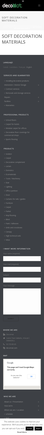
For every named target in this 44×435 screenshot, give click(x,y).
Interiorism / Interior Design (15, 85)
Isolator (9, 154)
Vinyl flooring (11, 215)
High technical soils (13, 236)
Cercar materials (31, 26)
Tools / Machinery (13, 178)
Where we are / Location (14, 410)
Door (8, 195)
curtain (8, 166)
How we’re (8, 406)
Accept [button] (29, 428)
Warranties (10, 105)
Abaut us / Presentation (13, 402)
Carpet (8, 158)
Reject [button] (38, 428)
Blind (8, 219)
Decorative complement (15, 162)
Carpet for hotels (12, 124)
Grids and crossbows (14, 227)
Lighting (9, 186)
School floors (11, 120)
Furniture (9, 203)
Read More (22, 432)
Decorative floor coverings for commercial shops (17, 133)
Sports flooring (11, 139)
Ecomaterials (11, 174)
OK (31, 377)
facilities (7, 101)
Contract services (12, 89)
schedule (9, 414)
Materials (18, 26)
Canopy (9, 232)
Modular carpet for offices (16, 128)
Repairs (7, 97)
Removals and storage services (18, 93)
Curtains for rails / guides (15, 199)
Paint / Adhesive (12, 223)
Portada (8, 26)
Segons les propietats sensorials (17, 27)
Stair (7, 182)
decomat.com (11, 348)
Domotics (10, 170)
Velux (8, 240)
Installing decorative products (17, 81)
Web (7, 418)
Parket (8, 211)
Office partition (12, 191)
